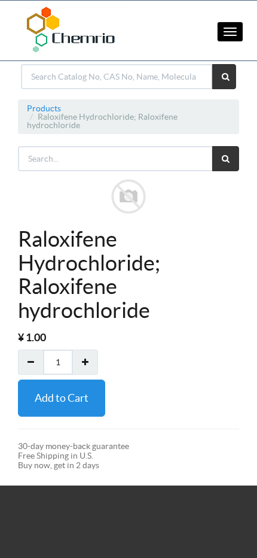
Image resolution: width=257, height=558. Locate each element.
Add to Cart (61, 398)
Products (44, 108)
